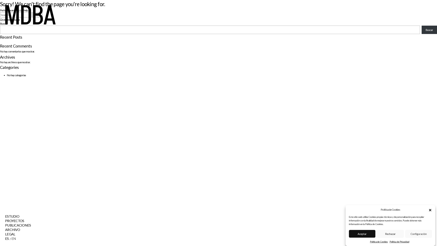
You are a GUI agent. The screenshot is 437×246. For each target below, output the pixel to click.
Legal (10, 234)
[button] (430, 209)
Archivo (12, 230)
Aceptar (362, 233)
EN (13, 238)
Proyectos (14, 221)
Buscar (429, 29)
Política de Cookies (379, 241)
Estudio (12, 216)
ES (7, 238)
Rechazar (390, 233)
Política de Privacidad (399, 241)
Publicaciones (18, 225)
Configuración (419, 233)
